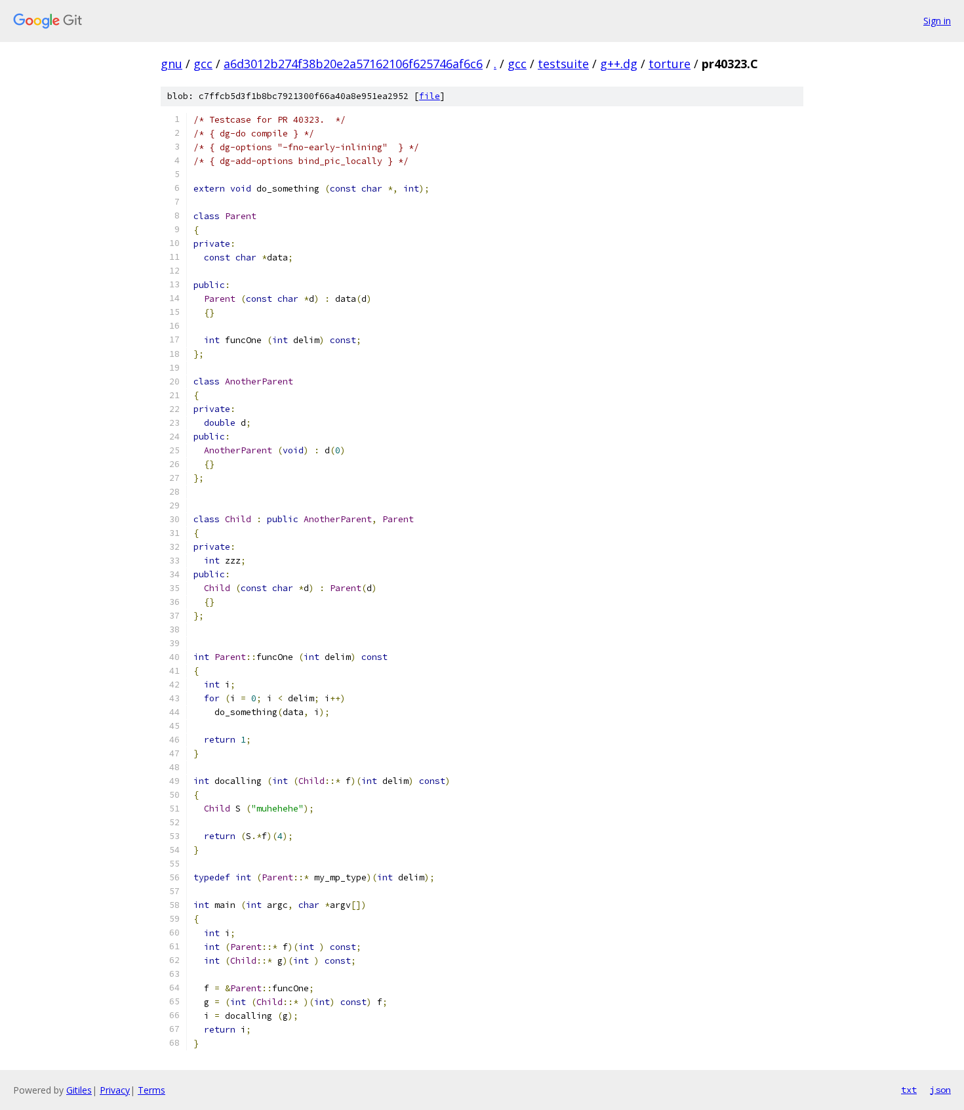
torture (670, 64)
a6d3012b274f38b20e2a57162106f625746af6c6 (353, 64)
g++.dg (618, 64)
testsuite (563, 64)
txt (909, 1090)
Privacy (115, 1090)
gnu (171, 64)
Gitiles (79, 1090)
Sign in (937, 20)
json (940, 1090)
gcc (202, 64)
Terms (151, 1090)
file (429, 96)
